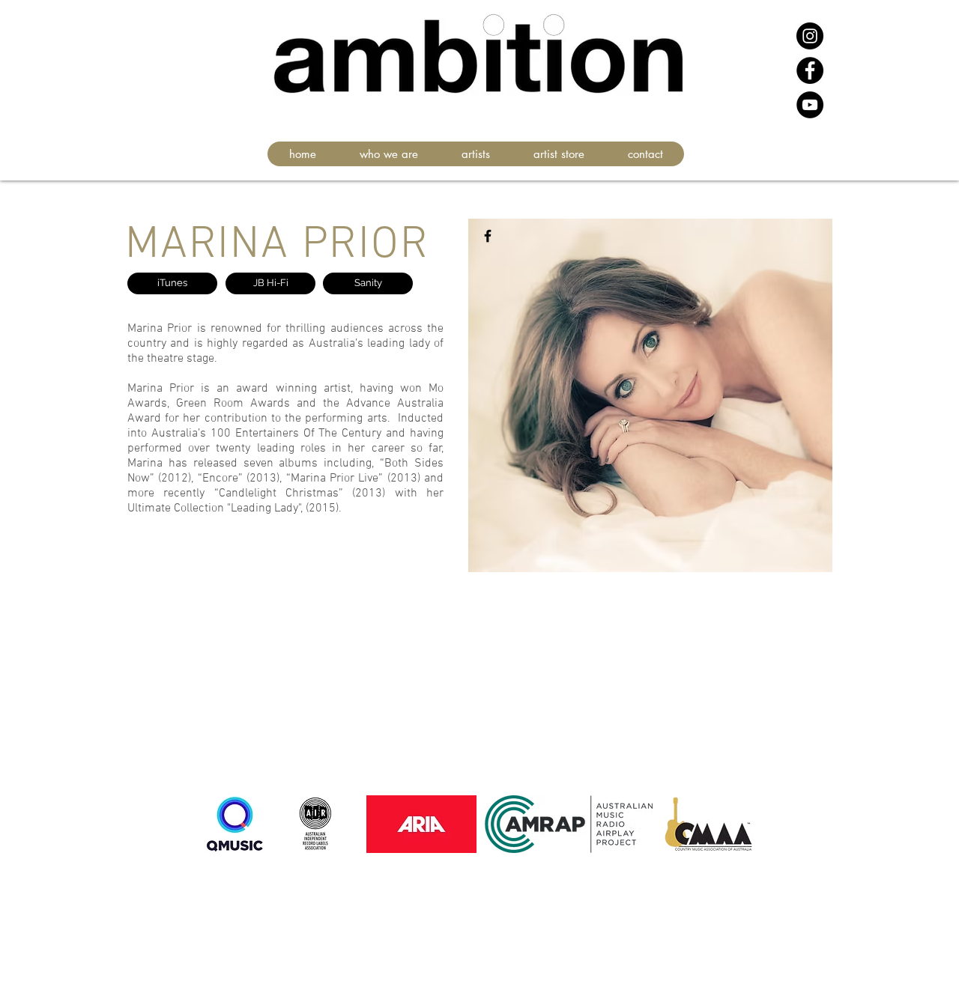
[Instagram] (809, 35)
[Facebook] (809, 70)
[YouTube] (809, 104)
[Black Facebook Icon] (488, 236)
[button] (475, 154)
